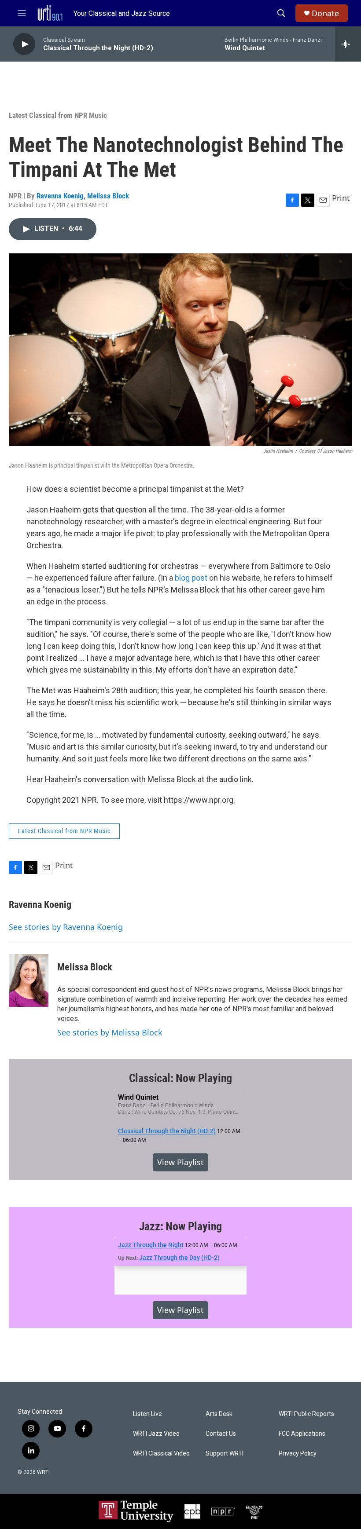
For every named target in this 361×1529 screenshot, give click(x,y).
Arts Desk (219, 1414)
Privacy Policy (298, 1453)
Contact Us (221, 1433)
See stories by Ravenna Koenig (66, 927)
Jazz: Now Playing (180, 1226)
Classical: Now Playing (180, 1078)
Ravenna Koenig (60, 195)
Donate (325, 13)
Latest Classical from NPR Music (58, 115)
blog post (191, 577)
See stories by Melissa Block (109, 1032)
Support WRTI (224, 1453)
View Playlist (180, 1162)
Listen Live (147, 1414)
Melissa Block (108, 195)
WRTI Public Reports (306, 1414)
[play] (24, 44)
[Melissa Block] (28, 980)
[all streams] (348, 44)
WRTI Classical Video (161, 1453)
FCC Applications (302, 1433)
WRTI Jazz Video (156, 1433)
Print (341, 198)
